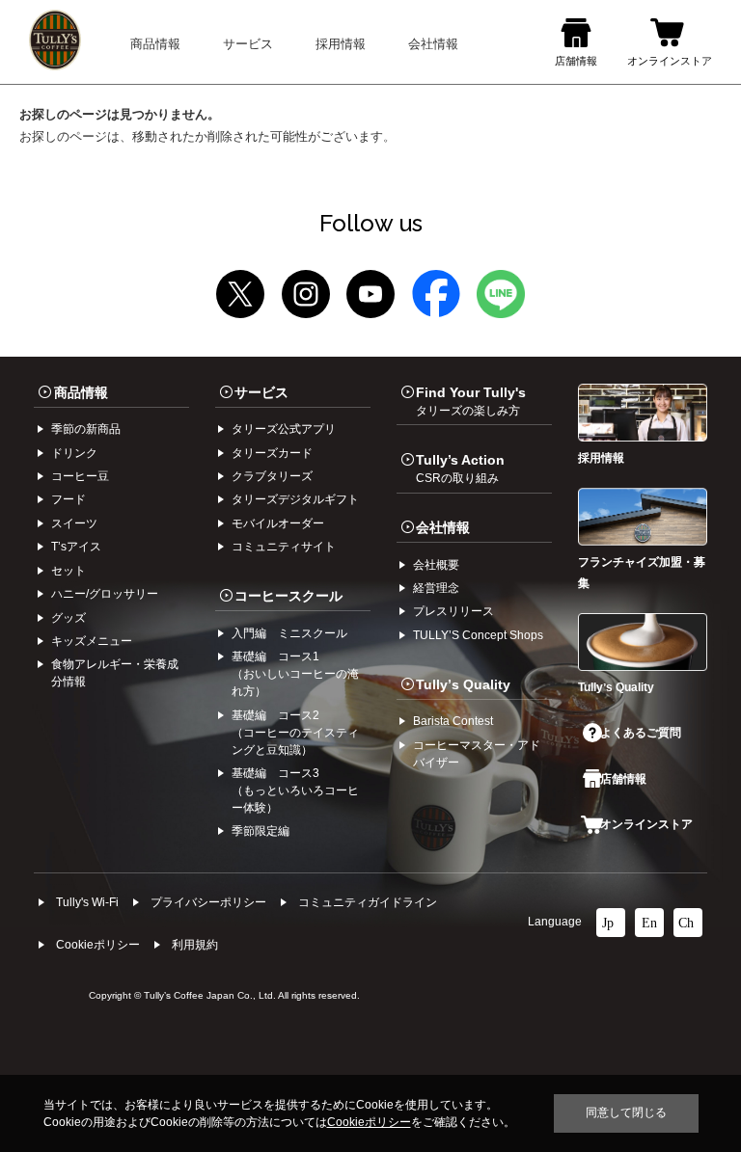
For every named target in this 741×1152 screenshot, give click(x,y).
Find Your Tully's (471, 401)
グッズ (68, 618)
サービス (261, 392)
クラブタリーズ (272, 476)
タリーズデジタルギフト (295, 499)
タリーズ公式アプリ (284, 429)
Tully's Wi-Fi (87, 902)
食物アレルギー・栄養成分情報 (114, 672)
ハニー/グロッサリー (104, 594)
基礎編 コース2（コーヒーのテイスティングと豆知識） (295, 733)
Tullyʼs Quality (463, 684)
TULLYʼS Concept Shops (478, 635)
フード (68, 499)
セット (68, 570)
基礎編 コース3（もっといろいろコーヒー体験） (295, 790)
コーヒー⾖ (80, 476)
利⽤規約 (195, 944)
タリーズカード (272, 453)
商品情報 (81, 392)
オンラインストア (646, 824)
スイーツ (74, 523)
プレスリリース (453, 611)
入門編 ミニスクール (289, 633)
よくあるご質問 (640, 732)
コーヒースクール (288, 595)
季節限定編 (260, 831)
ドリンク (74, 453)
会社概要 (436, 565)
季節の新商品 (86, 429)
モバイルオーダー (278, 523)
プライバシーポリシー (208, 902)
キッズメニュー (91, 641)
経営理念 (436, 588)
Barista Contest (453, 721)
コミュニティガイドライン (367, 902)
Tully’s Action (460, 468)
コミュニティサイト (284, 546)
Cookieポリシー (98, 944)
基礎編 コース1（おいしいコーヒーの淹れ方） (295, 674)
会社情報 (443, 527)
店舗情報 (623, 779)
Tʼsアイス (76, 546)
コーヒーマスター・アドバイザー (476, 753)
